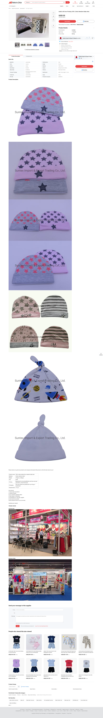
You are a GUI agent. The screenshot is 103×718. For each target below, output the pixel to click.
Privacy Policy (69, 713)
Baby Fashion (39, 700)
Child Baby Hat (75, 700)
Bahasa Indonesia (84, 710)
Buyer (67, 6)
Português (31, 710)
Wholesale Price (53, 709)
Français (36, 710)
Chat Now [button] (86, 21)
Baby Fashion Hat (58, 700)
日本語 (64, 710)
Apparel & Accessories (15, 8)
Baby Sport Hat (67, 700)
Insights (81, 709)
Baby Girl (22, 700)
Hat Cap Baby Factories (48, 700)
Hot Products (22, 709)
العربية (58, 710)
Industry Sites (59, 709)
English (23, 710)
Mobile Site (77, 709)
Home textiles (54, 689)
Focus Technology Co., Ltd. (43, 713)
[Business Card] (92, 61)
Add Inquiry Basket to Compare (32, 49)
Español (27, 710)
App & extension (80, 6)
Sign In (60, 50)
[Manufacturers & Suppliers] (15, 2)
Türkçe (75, 710)
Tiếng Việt (78, 710)
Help (73, 6)
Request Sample (80, 24)
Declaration (64, 713)
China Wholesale (46, 709)
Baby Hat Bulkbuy (13, 703)
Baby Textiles (32, 689)
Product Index (72, 709)
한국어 (61, 710)
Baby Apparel (22, 8)
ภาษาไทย (70, 710)
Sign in (93, 3)
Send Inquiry (67, 21)
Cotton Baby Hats (84, 700)
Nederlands (54, 710)
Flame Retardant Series (77, 689)
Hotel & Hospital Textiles (13, 689)
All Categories (12, 6)
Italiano (45, 710)
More (10, 705)
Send (18, 626)
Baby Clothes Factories (14, 700)
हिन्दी (67, 710)
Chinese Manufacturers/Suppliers (37, 709)
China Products (28, 709)
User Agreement (58, 713)
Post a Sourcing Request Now (42, 626)
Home (10, 8)
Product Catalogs (25, 686)
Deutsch (49, 710)
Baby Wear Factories (30, 700)
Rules (94, 6)
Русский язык (41, 710)
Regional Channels (66, 709)
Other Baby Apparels (29, 8)
